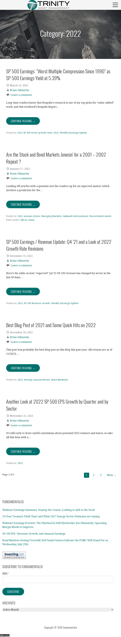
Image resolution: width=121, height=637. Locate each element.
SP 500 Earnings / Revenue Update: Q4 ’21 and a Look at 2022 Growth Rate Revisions (58, 245)
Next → (111, 475)
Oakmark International (75, 216)
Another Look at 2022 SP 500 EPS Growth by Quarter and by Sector (57, 405)
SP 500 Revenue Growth (37, 303)
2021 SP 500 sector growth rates (35, 132)
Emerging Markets (51, 216)
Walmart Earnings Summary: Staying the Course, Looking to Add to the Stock (48, 509)
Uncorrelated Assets (100, 216)
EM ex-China (27, 220)
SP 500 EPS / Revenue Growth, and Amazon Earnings (33, 533)
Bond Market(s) (59, 379)
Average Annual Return (37, 379)
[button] (116, 5)
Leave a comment (21, 94)
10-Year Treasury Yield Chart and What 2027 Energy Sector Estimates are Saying (51, 516)
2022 (56, 132)
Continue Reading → (23, 121)
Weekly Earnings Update (73, 132)
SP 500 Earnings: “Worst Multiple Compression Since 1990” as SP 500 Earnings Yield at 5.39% (58, 74)
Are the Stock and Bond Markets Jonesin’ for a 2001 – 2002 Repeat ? (56, 158)
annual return (32, 216)
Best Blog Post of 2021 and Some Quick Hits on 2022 (51, 325)
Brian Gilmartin (19, 90)
